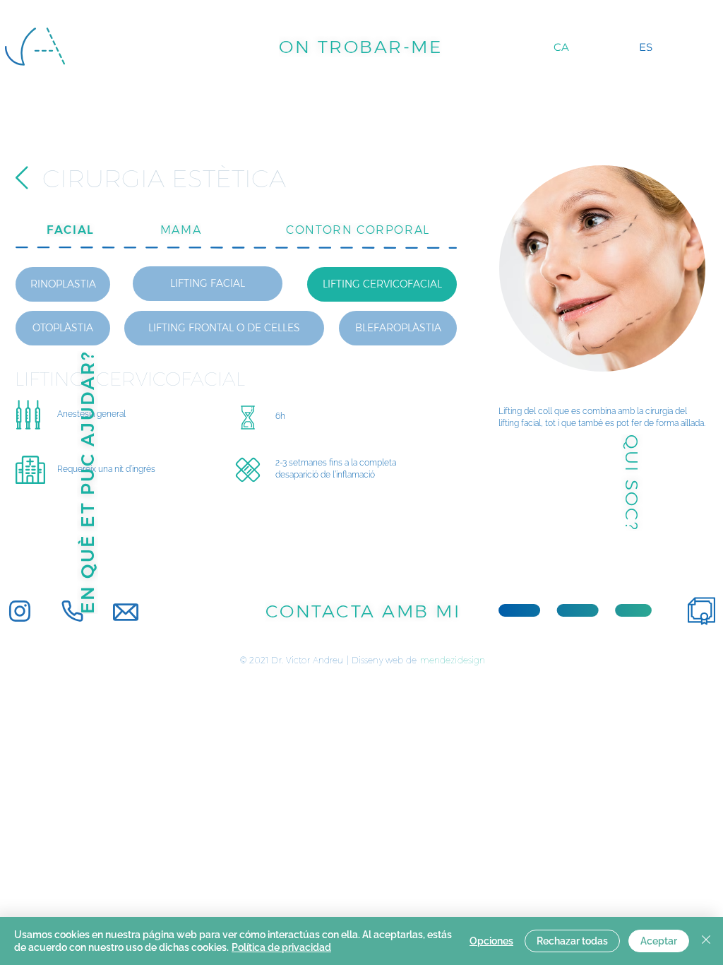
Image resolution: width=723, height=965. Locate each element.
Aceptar (658, 941)
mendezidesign (453, 660)
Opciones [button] (491, 941)
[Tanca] (706, 941)
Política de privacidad (281, 947)
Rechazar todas (572, 941)
